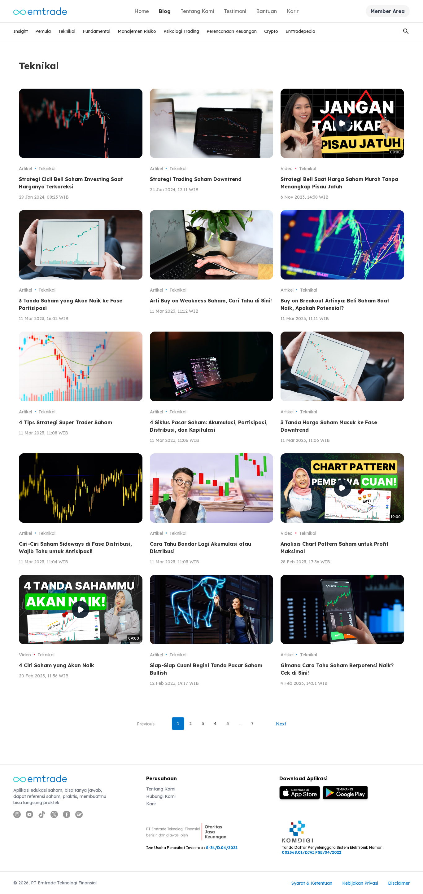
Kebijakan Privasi (360, 883)
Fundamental (96, 31)
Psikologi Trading (181, 31)
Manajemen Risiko (137, 31)
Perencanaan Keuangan (232, 31)
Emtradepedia (300, 31)
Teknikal (66, 31)
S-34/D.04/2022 (222, 847)
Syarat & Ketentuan (311, 883)
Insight (20, 31)
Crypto (271, 31)
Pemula (43, 31)
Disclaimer (399, 883)
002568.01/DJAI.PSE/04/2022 (311, 852)
